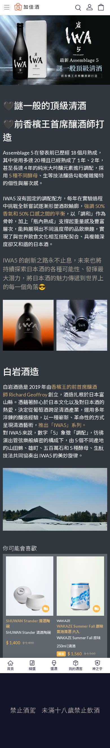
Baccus (26, 7)
